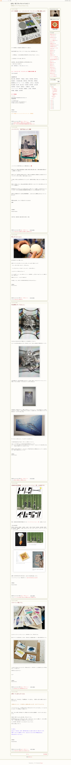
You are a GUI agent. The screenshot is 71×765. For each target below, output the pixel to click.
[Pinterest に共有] (34, 121)
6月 (52, 87)
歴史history (51, 65)
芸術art (15, 122)
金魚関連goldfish (52, 46)
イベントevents (16, 597)
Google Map (13, 98)
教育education (21, 750)
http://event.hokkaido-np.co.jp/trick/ (32, 577)
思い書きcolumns (16, 688)
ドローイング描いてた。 (17, 602)
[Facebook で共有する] (33, 121)
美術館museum (29, 122)
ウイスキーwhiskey (53, 74)
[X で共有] (32, 121)
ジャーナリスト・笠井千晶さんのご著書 (21, 129)
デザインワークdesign (53, 56)
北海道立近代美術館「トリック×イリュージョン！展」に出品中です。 (28, 485)
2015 (52, 108)
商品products (52, 50)
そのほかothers (16, 231)
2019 (52, 103)
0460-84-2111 (15, 100)
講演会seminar (52, 62)
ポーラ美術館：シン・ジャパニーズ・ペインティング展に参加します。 (28, 11)
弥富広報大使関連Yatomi (53, 59)
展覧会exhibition (23, 122)
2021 (52, 100)
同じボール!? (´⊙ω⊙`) (16, 236)
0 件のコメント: (26, 121)
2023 (52, 86)
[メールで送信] (30, 121)
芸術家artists (19, 122)
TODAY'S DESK (52, 68)
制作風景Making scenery (24, 688)
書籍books (25, 231)
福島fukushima (29, 231)
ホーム (27, 754)
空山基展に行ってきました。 (18, 304)
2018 (52, 104)
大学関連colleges (52, 70)
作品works (23, 597)
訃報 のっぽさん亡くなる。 (18, 693)
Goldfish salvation (52, 71)
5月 (52, 98)
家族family (21, 299)
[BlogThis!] (31, 121)
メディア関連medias (53, 40)
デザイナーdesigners (53, 76)
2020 (52, 101)
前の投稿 (45, 754)
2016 (52, 107)
